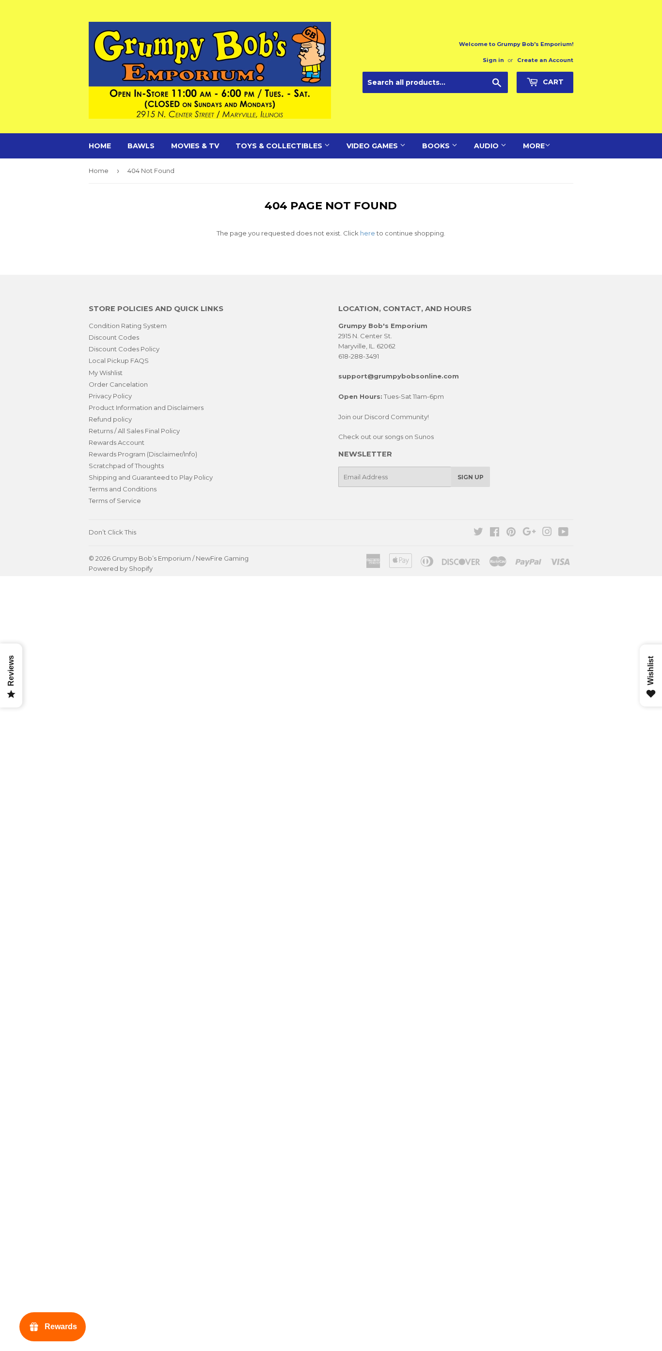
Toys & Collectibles (280, 145)
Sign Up (470, 477)
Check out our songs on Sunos (386, 436)
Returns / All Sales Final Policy (134, 431)
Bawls (141, 145)
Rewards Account (116, 442)
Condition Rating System (128, 326)
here (367, 233)
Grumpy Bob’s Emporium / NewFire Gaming (180, 558)
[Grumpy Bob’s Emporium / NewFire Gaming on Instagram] (547, 533)
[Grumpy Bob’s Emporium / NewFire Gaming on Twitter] (478, 533)
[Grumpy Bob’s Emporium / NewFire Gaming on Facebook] (494, 533)
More (534, 145)
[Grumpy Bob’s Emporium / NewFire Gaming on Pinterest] (511, 533)
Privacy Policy (110, 396)
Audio (487, 145)
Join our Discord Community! (383, 417)
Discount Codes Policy (124, 349)
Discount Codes (114, 337)
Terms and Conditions (123, 489)
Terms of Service (115, 500)
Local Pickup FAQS (119, 360)
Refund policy (110, 419)
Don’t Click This (112, 532)
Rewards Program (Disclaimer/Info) (143, 454)
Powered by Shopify (121, 568)
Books (437, 145)
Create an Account (545, 60)
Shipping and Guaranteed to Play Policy (151, 477)
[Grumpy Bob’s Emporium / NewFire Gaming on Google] (529, 533)
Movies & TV (195, 145)
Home (100, 145)
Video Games (373, 145)
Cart (552, 82)
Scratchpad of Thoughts (126, 466)
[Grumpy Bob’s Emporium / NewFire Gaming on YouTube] (563, 533)
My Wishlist (106, 373)
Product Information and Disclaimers (146, 407)
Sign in (493, 60)
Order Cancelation (118, 384)
